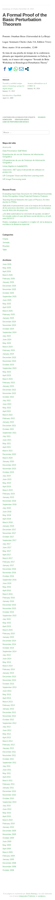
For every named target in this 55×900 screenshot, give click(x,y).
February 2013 (9, 705)
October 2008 (8, 870)
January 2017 (8, 565)
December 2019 (9, 465)
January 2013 (8, 709)
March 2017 (8, 558)
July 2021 (7, 436)
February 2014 (9, 669)
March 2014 (8, 666)
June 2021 (7, 440)
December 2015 (9, 605)
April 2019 (7, 486)
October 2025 (8, 293)
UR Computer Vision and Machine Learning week (23, 176)
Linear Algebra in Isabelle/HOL (15, 166)
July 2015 (7, 619)
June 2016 (7, 583)
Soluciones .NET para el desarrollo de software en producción (23, 171)
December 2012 (9, 712)
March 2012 (8, 741)
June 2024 (7, 339)
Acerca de (7, 147)
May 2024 (7, 343)
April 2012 (7, 737)
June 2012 (7, 730)
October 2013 (8, 684)
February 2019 (9, 494)
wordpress (42, 896)
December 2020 (9, 454)
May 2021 (7, 443)
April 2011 (7, 777)
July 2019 (7, 476)
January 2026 (8, 282)
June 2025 (7, 300)
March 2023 (8, 379)
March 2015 (8, 630)
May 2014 (7, 662)
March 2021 (8, 451)
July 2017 (7, 544)
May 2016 (7, 587)
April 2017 (7, 555)
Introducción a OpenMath (12, 95)
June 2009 (7, 841)
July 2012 (7, 727)
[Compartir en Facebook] (5, 69)
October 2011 (8, 759)
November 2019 (9, 468)
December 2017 (9, 529)
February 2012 (9, 745)
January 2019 (8, 497)
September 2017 (9, 540)
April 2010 (7, 816)
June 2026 (7, 264)
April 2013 (7, 698)
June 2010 (7, 809)
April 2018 (7, 519)
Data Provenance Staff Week (15, 151)
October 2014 (8, 648)
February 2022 (9, 418)
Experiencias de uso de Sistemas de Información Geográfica (23, 155)
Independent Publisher (27, 896)
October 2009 (8, 838)
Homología (7, 119)
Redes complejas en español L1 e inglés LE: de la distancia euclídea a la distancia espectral (27, 223)
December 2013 (9, 676)
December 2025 (9, 286)
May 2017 (7, 551)
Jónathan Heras (22, 119)
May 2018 (7, 515)
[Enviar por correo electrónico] (21, 69)
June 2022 (7, 404)
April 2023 (7, 375)
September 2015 (9, 615)
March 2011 (7, 780)
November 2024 (9, 325)
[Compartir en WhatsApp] (16, 69)
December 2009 (9, 831)
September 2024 (9, 332)
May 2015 (7, 623)
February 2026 (9, 278)
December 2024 (9, 321)
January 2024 (8, 354)
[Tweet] (10, 69)
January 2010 (8, 827)
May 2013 (7, 694)
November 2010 (9, 795)
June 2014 (7, 658)
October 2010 (8, 798)
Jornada (6, 242)
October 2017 (8, 537)
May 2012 (7, 734)
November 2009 (9, 834)
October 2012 (8, 719)
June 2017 (7, 547)
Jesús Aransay (31, 894)
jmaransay (6, 9)
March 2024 (8, 347)
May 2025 (7, 304)
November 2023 (9, 361)
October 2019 (8, 472)
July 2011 (6, 766)
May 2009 (7, 845)
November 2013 (9, 680)
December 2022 (9, 390)
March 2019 (8, 490)
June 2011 (7, 770)
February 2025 (9, 314)
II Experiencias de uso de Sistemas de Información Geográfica (24, 161)
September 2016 (9, 580)
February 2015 (9, 633)
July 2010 (7, 805)
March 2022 (8, 415)
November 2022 (9, 393)
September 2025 (9, 296)
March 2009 (8, 852)
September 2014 (9, 651)
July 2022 (7, 400)
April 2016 (7, 590)
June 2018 (7, 511)
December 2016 (9, 569)
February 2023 (9, 382)
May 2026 (7, 268)
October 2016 (8, 576)
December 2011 (9, 752)
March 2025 (8, 311)
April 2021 (7, 447)
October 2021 (8, 429)
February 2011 (9, 784)
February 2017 (9, 562)
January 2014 (8, 673)
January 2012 (8, 748)
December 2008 (9, 863)
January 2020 (8, 461)
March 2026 (8, 275)
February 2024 (9, 350)
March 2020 (8, 458)
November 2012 (9, 716)
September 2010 (9, 802)
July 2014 (7, 655)
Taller (5, 250)
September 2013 (9, 687)
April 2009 (7, 849)
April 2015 (7, 626)
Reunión (6, 246)
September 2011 (9, 762)
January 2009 (8, 859)
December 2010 (9, 791)
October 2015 (8, 612)
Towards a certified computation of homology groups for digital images (13, 86)
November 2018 (9, 501)
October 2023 (8, 365)
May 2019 (7, 483)
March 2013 (8, 702)
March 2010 (8, 820)
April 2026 (7, 271)
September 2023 (9, 368)
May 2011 (7, 773)
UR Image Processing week (14, 179)
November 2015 (9, 608)
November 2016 (9, 572)
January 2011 (8, 788)
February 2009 (9, 856)
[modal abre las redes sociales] (27, 69)
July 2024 (7, 336)
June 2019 (7, 479)
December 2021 (9, 425)
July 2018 (7, 508)
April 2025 (7, 307)
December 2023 (9, 357)
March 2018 (8, 522)
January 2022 (8, 422)
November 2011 (9, 755)
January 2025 (8, 318)
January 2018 (8, 526)
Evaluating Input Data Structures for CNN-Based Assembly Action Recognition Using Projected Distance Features (27, 195)
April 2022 (7, 411)
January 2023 (8, 386)
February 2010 (9, 823)
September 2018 (9, 504)
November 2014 (9, 644)
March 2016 (8, 594)
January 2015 (8, 637)
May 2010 (7, 813)
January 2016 (8, 601)
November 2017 (9, 533)
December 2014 (9, 641)
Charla (15, 9)
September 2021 (9, 433)
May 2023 (7, 372)
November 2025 (9, 289)
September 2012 (9, 723)
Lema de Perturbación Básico (16, 122)
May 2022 (7, 408)
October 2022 (8, 397)
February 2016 (9, 598)
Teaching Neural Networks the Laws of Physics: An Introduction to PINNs (26, 201)
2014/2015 (41, 117)
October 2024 (8, 329)
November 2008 (9, 866)
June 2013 (7, 691)
